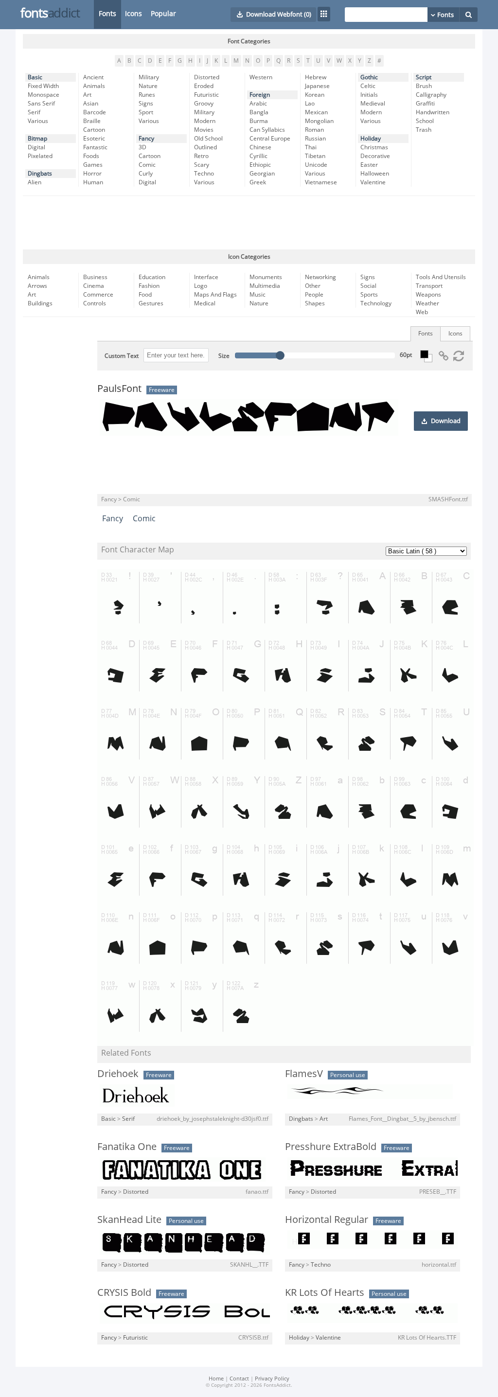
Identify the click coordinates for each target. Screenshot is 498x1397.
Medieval (372, 103)
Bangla (258, 112)
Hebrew (315, 77)
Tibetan (315, 156)
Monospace (43, 94)
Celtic (367, 86)
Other (312, 286)
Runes (147, 94)
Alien (34, 182)
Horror (92, 173)
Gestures (151, 303)
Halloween (374, 173)
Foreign (259, 94)
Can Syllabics (267, 129)
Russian (315, 138)
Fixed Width (43, 86)
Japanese (317, 86)
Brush (424, 86)
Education (152, 277)
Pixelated (40, 156)
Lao (310, 103)
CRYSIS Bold (124, 1292)
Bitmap (37, 138)
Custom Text (122, 356)
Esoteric (94, 138)
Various (38, 121)
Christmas (374, 147)
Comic (147, 164)
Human (93, 182)
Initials (369, 94)
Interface (206, 277)
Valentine (373, 182)
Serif (34, 112)
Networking (320, 277)
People (314, 294)
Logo (200, 286)
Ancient (93, 77)
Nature (148, 86)
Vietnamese (321, 182)
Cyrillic (258, 156)
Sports (369, 294)
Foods (91, 156)
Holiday (370, 138)
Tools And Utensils (441, 277)
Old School (208, 138)
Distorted (206, 77)
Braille (92, 121)
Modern (204, 121)
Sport (146, 112)
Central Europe (269, 138)
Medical (204, 303)
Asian (90, 103)
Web (422, 312)
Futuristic (206, 94)
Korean (314, 94)
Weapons (428, 294)
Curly (146, 173)
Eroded (203, 86)
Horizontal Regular (326, 1219)
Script (423, 77)
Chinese (260, 147)
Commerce (98, 294)
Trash (423, 129)
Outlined (205, 147)
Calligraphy (431, 94)
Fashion (149, 286)
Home (216, 1379)
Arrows (37, 286)
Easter (369, 164)
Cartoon (94, 129)
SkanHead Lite (129, 1219)
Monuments (265, 277)
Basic (35, 77)
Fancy (146, 138)
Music (257, 294)
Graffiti (425, 103)
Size (224, 356)
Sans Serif (41, 103)
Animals (94, 86)
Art (87, 94)
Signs (146, 103)
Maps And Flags (215, 294)
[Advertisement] (249, 223)
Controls (94, 303)
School (425, 121)
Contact (239, 1379)
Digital (36, 147)
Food (145, 294)
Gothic (369, 77)
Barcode (94, 112)
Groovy (203, 103)
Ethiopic (260, 164)
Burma (258, 121)
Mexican (316, 112)
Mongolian (319, 121)
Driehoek (118, 1073)
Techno (204, 173)
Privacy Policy (272, 1379)
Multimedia (264, 286)
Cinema (93, 286)
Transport (429, 286)
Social (368, 286)
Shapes (315, 303)
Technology (375, 303)
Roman (314, 129)
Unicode (316, 164)
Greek (257, 182)
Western (260, 77)
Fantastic (95, 147)
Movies (203, 129)
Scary (201, 164)
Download (446, 421)
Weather (427, 303)
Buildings (40, 303)
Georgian (262, 173)
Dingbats (40, 173)
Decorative (375, 156)
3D (142, 147)
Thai (311, 147)
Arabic (258, 103)
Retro (201, 156)
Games (93, 164)
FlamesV (304, 1073)
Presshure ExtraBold (330, 1146)
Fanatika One (127, 1146)
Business (95, 277)
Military (149, 77)
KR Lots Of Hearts (324, 1292)
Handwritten (432, 112)
